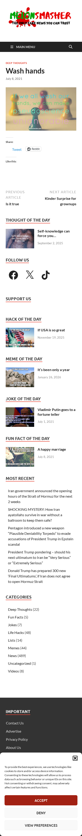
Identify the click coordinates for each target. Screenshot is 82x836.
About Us (13, 747)
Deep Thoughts (16, 63)
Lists (11, 640)
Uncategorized (19, 663)
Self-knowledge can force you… (54, 233)
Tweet (17, 149)
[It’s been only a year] (20, 370)
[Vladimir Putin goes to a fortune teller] (20, 410)
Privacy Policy (17, 739)
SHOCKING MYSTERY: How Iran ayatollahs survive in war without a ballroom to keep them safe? (35, 514)
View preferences (41, 825)
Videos (13, 671)
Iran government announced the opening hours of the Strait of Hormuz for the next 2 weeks (40, 496)
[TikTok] (45, 275)
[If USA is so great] (20, 330)
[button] (75, 758)
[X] (29, 275)
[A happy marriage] (20, 449)
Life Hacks (16, 632)
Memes (14, 648)
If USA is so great (51, 330)
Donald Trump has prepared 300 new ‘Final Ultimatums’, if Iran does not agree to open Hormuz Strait (39, 576)
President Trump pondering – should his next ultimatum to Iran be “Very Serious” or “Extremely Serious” (39, 557)
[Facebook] (13, 275)
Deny (41, 813)
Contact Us (15, 723)
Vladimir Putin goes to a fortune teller (56, 411)
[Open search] (70, 47)
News (12, 655)
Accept (41, 800)
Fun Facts (15, 617)
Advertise (13, 731)
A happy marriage (52, 449)
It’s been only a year (54, 369)
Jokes (12, 625)
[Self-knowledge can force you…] (20, 231)
